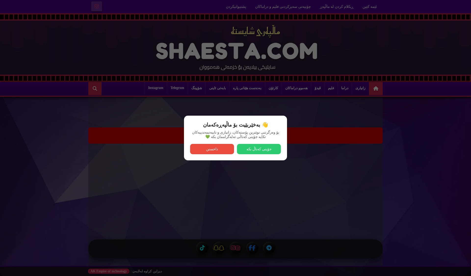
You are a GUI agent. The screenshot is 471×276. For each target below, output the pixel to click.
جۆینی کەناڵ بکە (259, 149)
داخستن (212, 149)
